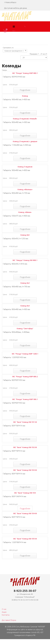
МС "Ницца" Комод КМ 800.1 (25, 260)
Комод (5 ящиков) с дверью (25, 141)
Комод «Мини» (25, 212)
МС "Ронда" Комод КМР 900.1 (25, 399)
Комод (25, 96)
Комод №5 (25, 235)
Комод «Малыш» (25, 189)
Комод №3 (25, 283)
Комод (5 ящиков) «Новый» (25, 119)
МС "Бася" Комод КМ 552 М (25, 447)
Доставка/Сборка (9, 620)
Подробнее (25, 90)
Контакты (5, 615)
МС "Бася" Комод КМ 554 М (25, 513)
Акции (4, 612)
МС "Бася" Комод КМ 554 (25, 493)
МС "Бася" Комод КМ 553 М (25, 470)
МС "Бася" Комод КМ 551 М (25, 422)
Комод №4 (25, 306)
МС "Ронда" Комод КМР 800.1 (25, 73)
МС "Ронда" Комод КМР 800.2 (25, 376)
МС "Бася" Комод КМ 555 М (25, 539)
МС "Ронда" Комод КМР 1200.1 (25, 354)
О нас (4, 609)
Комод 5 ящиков (25, 167)
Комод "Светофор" (25, 328)
